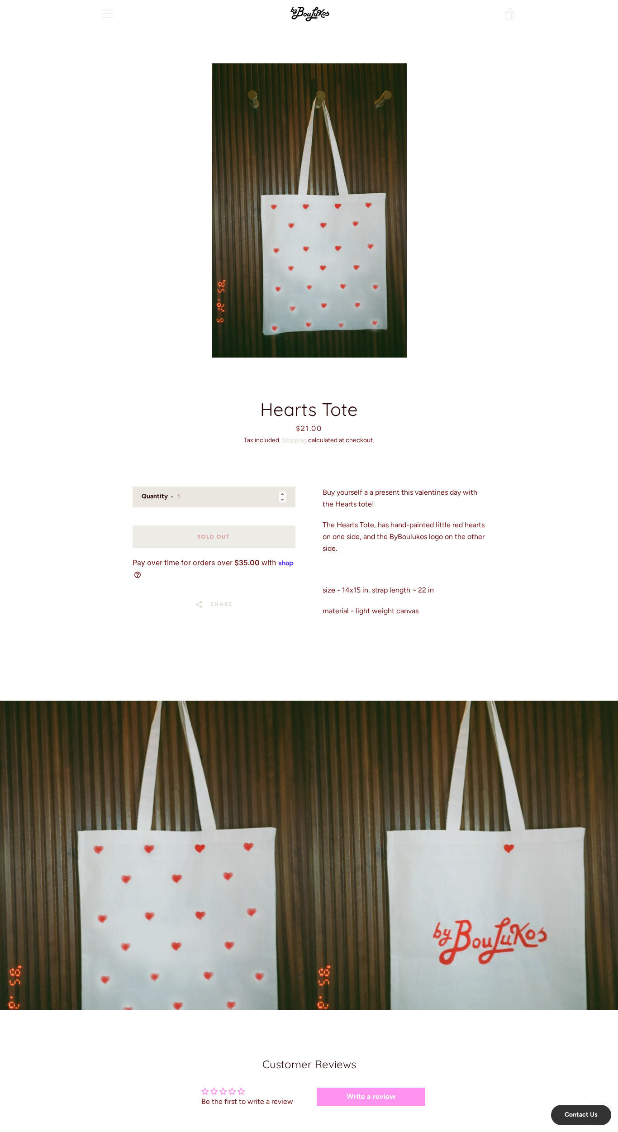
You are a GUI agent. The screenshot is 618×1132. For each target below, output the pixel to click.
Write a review (371, 1096)
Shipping (294, 440)
